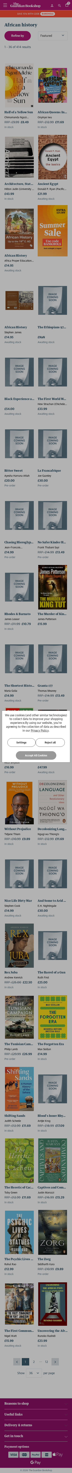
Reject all (50, 742)
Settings (21, 742)
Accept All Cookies (36, 755)
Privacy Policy (40, 730)
